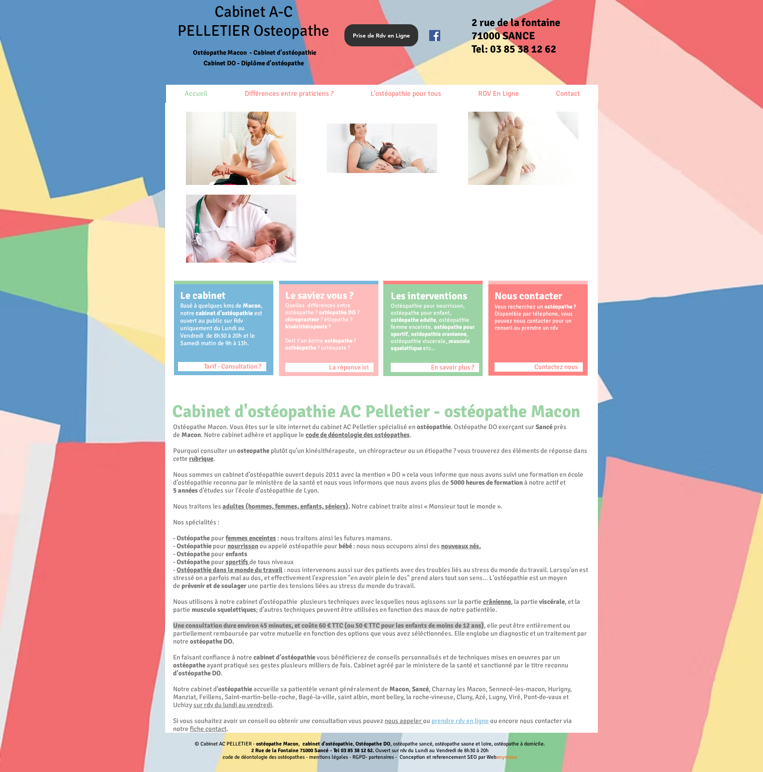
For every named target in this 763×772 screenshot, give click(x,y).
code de (317, 435)
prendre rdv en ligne (460, 721)
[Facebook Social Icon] (434, 35)
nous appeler (404, 721)
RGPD (359, 757)
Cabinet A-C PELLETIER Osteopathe (253, 30)
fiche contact (208, 729)
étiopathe (336, 319)
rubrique (201, 459)
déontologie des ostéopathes (369, 435)
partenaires (381, 757)
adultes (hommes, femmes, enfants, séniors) (285, 506)
